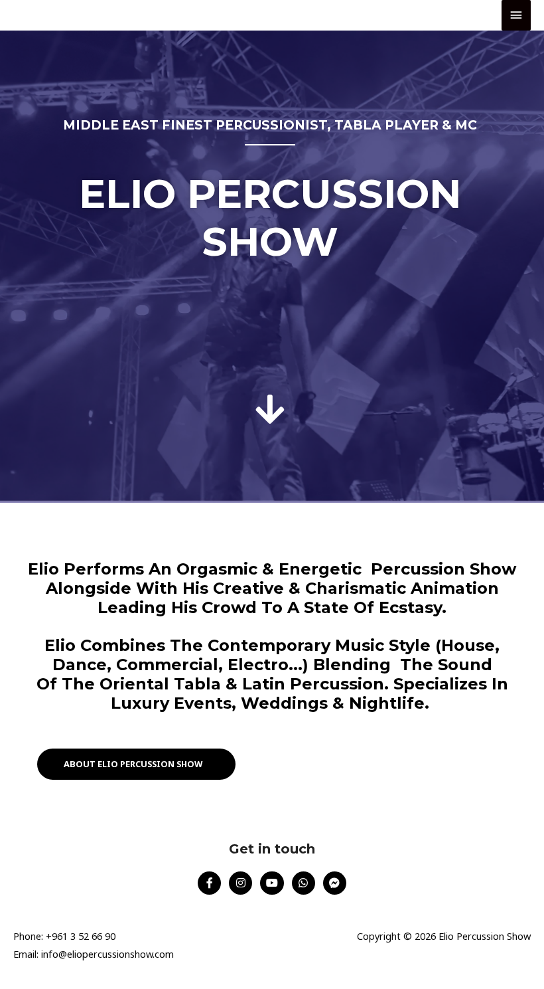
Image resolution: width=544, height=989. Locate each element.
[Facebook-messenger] (334, 883)
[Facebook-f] (209, 883)
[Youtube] (271, 883)
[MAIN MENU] (516, 15)
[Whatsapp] (303, 883)
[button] (136, 764)
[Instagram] (240, 883)
